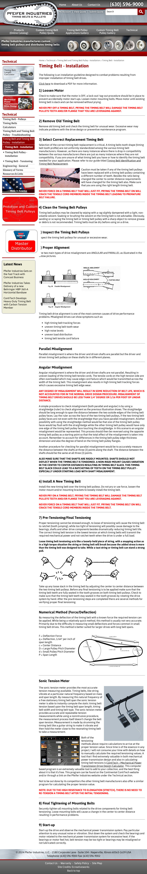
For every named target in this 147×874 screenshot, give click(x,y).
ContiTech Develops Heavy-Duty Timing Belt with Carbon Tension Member (17, 303)
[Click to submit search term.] (141, 11)
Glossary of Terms (13, 170)
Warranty (66, 863)
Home (62, 4)
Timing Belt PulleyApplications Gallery (77, 31)
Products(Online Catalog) (19, 31)
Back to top (73, 871)
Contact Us (94, 4)
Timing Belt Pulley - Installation (16, 154)
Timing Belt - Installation (19, 147)
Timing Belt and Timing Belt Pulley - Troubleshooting (18, 133)
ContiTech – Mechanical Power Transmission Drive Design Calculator (111, 764)
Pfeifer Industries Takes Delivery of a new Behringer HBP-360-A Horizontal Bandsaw (17, 287)
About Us (77, 4)
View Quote (80, 11)
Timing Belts (10, 123)
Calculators (9, 127)
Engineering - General (15, 166)
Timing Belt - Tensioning (19, 161)
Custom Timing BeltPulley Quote (47, 31)
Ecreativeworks (80, 867)
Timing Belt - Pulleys (14, 119)
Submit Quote (96, 11)
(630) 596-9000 (126, 4)
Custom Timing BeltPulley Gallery (107, 31)
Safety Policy (81, 863)
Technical (132, 30)
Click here (44, 84)
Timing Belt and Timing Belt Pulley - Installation (78, 60)
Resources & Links (13, 174)
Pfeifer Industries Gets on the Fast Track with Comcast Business (18, 274)
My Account (65, 11)
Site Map (97, 863)
